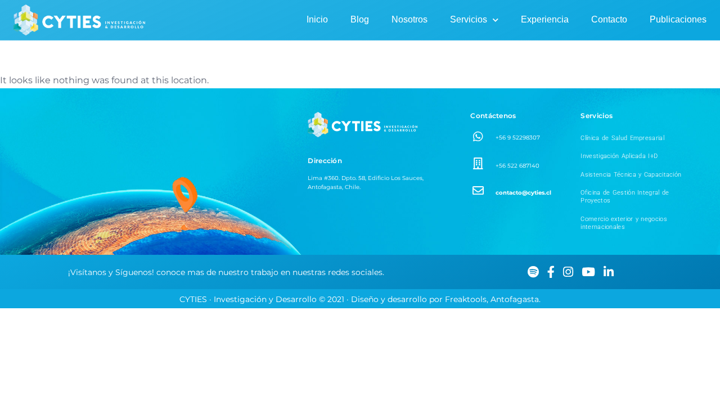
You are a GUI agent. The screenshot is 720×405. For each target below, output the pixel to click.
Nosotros (410, 19)
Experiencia (545, 19)
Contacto (609, 19)
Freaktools (466, 299)
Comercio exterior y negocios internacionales (623, 223)
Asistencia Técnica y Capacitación (630, 174)
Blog (359, 19)
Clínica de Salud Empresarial (622, 138)
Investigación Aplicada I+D (619, 156)
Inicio (317, 19)
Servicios (468, 19)
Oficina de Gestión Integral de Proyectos (624, 196)
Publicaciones (678, 19)
